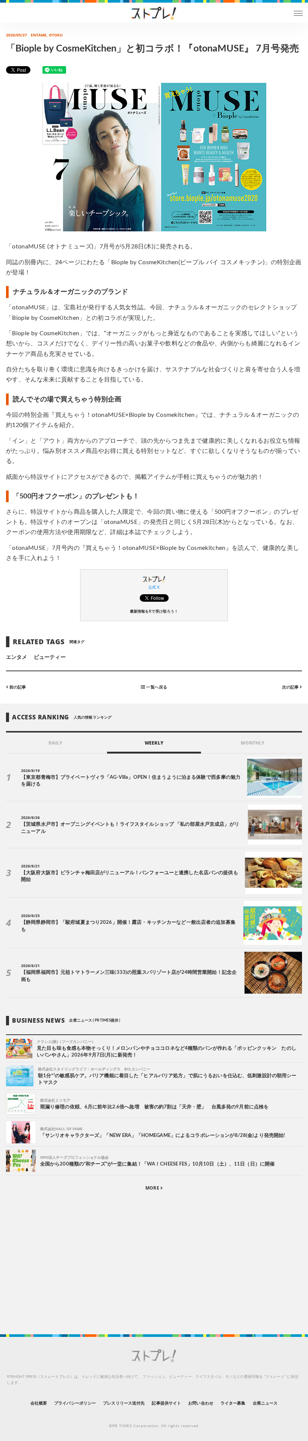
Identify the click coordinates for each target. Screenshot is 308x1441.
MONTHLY (252, 743)
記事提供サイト (166, 1403)
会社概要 (38, 1403)
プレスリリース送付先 (124, 1403)
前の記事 (17, 687)
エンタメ (16, 657)
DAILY (55, 743)
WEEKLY (154, 743)
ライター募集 (232, 1403)
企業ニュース (265, 1403)
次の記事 (291, 687)
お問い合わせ (200, 1403)
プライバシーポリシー (75, 1403)
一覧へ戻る (156, 687)
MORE (152, 1188)
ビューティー (49, 657)
